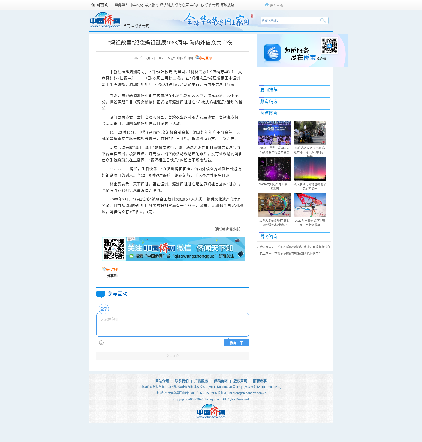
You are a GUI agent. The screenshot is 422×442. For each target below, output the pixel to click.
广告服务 (201, 381)
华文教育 (151, 5)
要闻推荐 (269, 89)
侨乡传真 (212, 5)
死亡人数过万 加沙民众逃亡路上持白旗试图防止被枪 (310, 152)
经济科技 (167, 5)
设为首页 (276, 5)
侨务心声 (182, 5)
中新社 (115, 72)
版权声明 (240, 381)
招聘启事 (260, 381)
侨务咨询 (269, 236)
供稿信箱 (221, 381)
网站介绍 (162, 381)
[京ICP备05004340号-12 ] (225, 387)
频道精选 (269, 101)
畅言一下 (236, 343)
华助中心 (197, 5)
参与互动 (205, 58)
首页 (126, 26)
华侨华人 (121, 5)
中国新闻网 (185, 58)
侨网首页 (100, 5)
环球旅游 (227, 5)
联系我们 (182, 381)
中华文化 (136, 5)
